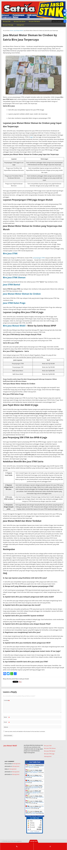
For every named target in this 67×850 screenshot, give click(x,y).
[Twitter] (65, 14)
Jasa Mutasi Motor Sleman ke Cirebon (22, 294)
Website (6, 727)
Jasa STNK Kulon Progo (14, 303)
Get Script (29, 816)
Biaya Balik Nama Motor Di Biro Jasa (33, 776)
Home (11, 30)
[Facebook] (65, 11)
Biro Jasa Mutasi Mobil (14, 326)
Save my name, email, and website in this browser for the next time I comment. (25, 731)
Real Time (34, 816)
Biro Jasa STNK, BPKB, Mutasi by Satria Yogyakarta (34, 772)
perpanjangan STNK (39, 258)
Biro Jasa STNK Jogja (8, 25)
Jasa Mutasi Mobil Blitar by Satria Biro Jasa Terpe (34, 813)
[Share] (65, 21)
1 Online (31, 831)
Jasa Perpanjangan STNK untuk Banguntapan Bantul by (34, 787)
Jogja (31, 137)
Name (7, 717)
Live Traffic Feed (34, 762)
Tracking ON (39, 816)
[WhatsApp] (65, 18)
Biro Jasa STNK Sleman (19, 21)
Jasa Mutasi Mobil (18, 30)
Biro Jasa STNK (6, 21)
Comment (7, 701)
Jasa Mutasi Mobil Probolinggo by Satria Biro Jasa (33, 792)
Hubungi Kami (20, 25)
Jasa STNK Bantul (11, 284)
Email (7, 722)
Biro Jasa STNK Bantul (34, 21)
